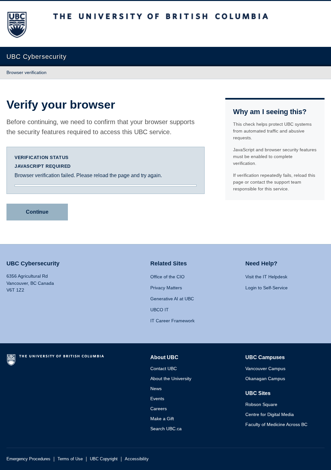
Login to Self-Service (266, 287)
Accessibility (137, 458)
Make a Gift (162, 418)
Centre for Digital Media (269, 414)
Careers (158, 408)
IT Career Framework (172, 320)
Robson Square (261, 404)
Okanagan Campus (265, 378)
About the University (170, 378)
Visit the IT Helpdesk (266, 276)
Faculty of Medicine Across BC (276, 424)
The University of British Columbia (56, 362)
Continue (37, 212)
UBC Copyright (104, 458)
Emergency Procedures (28, 458)
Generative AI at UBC (172, 298)
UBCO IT (159, 309)
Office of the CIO (167, 276)
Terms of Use (70, 458)
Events (157, 398)
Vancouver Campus (265, 368)
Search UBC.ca (166, 428)
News (156, 388)
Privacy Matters (166, 287)
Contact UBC (163, 368)
